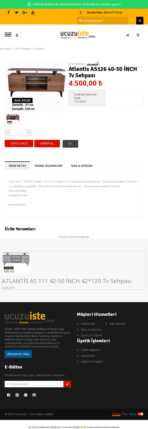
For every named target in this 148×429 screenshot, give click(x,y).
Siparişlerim (88, 355)
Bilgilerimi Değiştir (92, 361)
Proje (78, 427)
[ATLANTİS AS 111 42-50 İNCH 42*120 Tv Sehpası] (16, 262)
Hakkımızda (88, 323)
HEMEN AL (47, 143)
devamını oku (18, 353)
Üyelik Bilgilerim (90, 350)
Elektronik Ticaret (59, 427)
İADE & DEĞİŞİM (81, 166)
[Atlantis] (93, 64)
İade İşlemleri (117, 323)
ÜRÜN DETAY (17, 166)
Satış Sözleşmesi (91, 329)
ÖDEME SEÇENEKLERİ (48, 166)
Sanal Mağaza (39, 427)
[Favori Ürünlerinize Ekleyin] (70, 144)
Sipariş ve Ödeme (92, 335)
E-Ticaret (89, 427)
